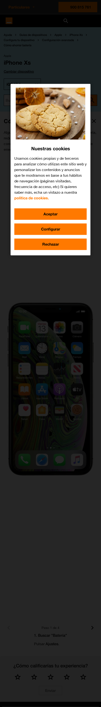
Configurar (50, 228)
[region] (50, 169)
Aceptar (50, 213)
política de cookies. (31, 197)
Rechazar (50, 244)
